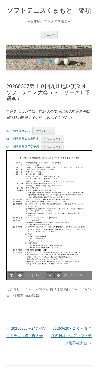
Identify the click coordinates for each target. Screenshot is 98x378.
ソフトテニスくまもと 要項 (49, 10)
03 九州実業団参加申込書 (22, 139)
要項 (53, 289)
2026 (28, 289)
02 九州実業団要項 (18, 131)
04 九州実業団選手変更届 (22, 146)
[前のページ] (11, 275)
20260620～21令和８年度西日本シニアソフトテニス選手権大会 (71, 335)
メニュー (49, 34)
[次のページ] (20, 275)
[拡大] (58, 275)
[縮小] (50, 275)
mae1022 (32, 295)
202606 (41, 289)
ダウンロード (44, 131)
